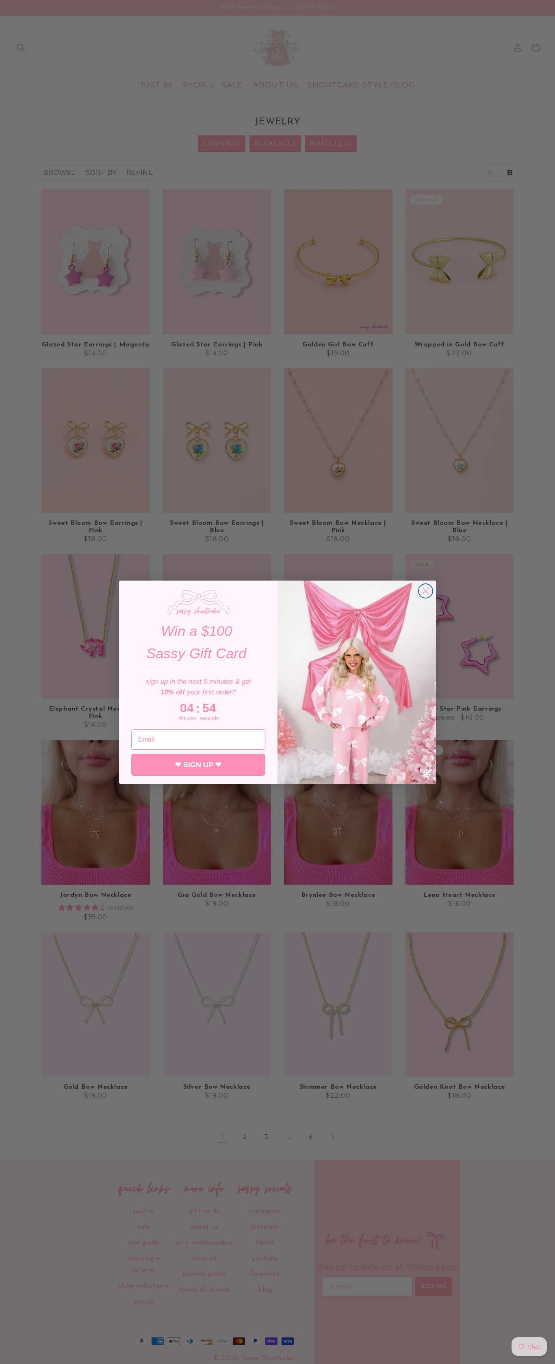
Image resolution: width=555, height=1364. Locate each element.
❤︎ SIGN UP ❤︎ (198, 764)
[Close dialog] (425, 591)
